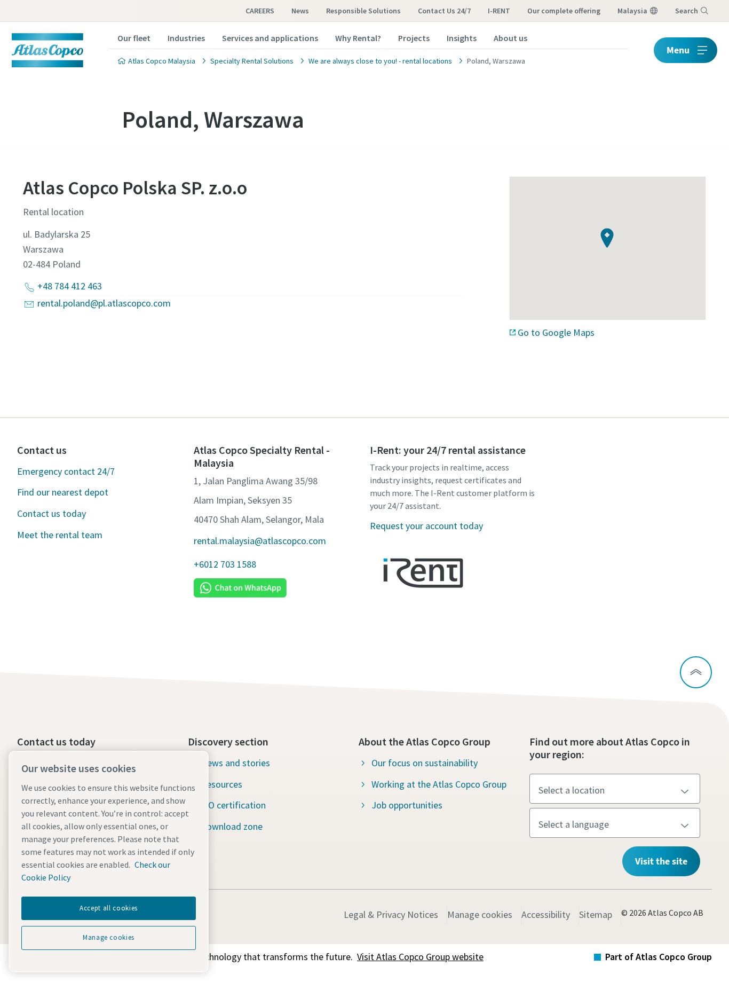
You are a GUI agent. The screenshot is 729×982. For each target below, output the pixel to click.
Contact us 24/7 (444, 10)
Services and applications (270, 38)
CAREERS (259, 10)
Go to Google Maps (556, 332)
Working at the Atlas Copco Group (438, 784)
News (300, 10)
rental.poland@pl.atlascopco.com (104, 303)
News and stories (235, 763)
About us (510, 38)
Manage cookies (479, 914)
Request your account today (426, 526)
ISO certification (233, 805)
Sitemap (595, 914)
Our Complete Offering (563, 10)
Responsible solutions (363, 10)
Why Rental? (358, 38)
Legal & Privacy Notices (391, 914)
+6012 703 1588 (225, 564)
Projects (414, 38)
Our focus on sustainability (424, 763)
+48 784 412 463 (69, 286)
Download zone (232, 826)
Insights (462, 38)
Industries (186, 38)
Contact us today (51, 513)
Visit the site (661, 861)
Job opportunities (406, 805)
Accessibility (545, 914)
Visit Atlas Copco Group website (420, 956)
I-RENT (499, 10)
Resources (221, 784)
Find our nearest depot (62, 492)
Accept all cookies (109, 908)
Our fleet (133, 38)
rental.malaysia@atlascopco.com (260, 541)
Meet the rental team (59, 535)
